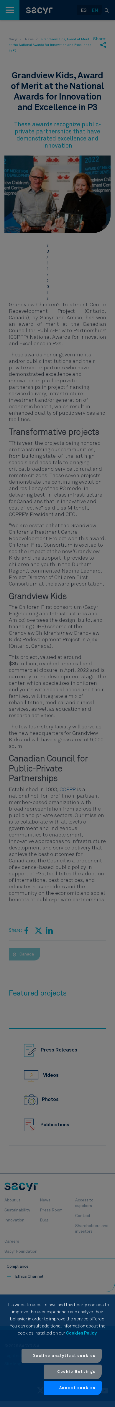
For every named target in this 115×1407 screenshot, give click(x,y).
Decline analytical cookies (64, 1356)
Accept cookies (77, 1388)
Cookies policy (81, 1333)
